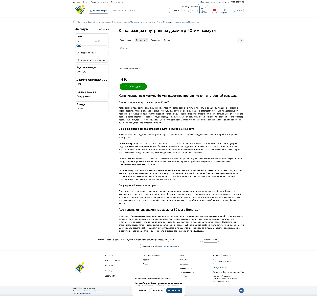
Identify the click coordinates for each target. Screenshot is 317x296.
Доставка (77, 2)
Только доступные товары (92, 60)
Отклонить (143, 290)
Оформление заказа (151, 255)
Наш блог (183, 260)
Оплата (85, 2)
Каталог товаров (100, 10)
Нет (193, 11)
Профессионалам (117, 2)
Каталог (109, 255)
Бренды (109, 266)
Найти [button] (176, 10)
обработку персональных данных (167, 246)
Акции (145, 264)
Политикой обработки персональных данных (162, 285)
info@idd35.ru (219, 267)
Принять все (174, 290)
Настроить (158, 290)
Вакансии (184, 264)
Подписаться (210, 239)
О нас (182, 255)
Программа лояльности (99, 2)
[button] (145, 49)
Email (172, 240)
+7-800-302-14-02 (237, 2)
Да (185, 11)
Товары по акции (87, 52)
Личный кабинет (186, 268)
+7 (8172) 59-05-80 (222, 255)
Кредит (146, 260)
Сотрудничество (187, 272)
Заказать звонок (223, 261)
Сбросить (104, 29)
